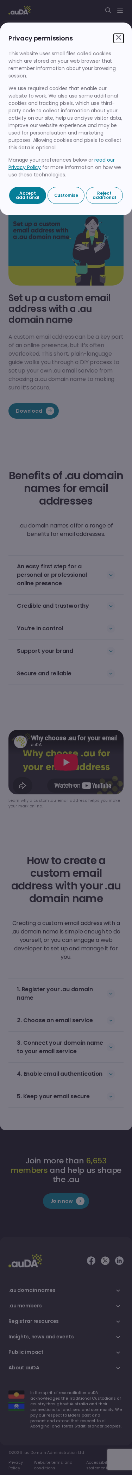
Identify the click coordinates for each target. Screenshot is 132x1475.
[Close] (119, 38)
